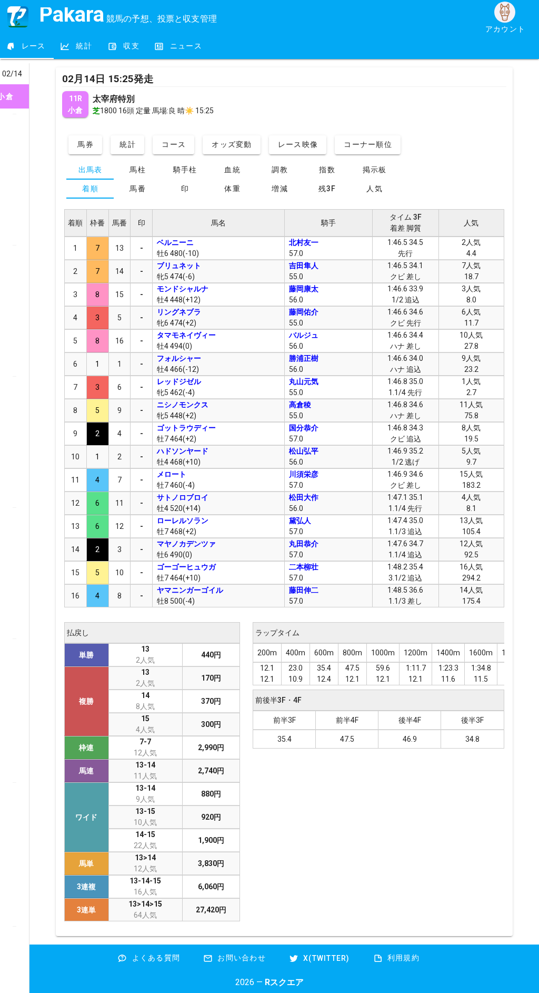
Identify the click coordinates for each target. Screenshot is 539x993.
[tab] (27, 46)
